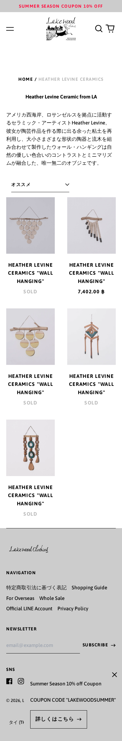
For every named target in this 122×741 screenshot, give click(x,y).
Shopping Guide (89, 587)
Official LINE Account (29, 608)
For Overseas (20, 598)
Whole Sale (52, 598)
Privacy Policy (72, 608)
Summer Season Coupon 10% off (61, 6)
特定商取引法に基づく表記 (36, 587)
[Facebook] (9, 681)
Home (25, 79)
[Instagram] (21, 681)
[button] (98, 28)
